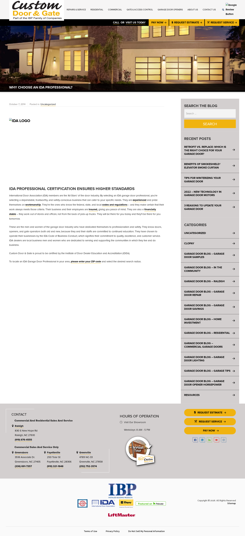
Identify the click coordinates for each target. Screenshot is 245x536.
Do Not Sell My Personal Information (146, 531)
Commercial (115, 9)
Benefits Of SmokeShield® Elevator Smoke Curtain (202, 165)
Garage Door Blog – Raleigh (204, 281)
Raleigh (19, 426)
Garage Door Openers (170, 9)
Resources (192, 395)
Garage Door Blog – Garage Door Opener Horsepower (204, 383)
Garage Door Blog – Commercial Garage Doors (203, 345)
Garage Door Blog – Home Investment (203, 321)
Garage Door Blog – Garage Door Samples (204, 255)
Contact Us (209, 9)
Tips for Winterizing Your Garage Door (202, 179)
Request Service (222, 22)
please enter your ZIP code (86, 261)
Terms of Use (90, 531)
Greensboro (21, 452)
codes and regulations (114, 205)
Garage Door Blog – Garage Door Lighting (204, 359)
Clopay (189, 243)
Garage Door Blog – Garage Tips (207, 371)
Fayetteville (53, 452)
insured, (93, 209)
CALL (116, 22)
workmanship (33, 205)
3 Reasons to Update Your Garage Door (202, 207)
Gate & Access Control (140, 9)
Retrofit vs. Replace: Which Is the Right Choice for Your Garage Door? (205, 150)
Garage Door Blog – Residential (207, 333)
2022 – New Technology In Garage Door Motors (203, 193)
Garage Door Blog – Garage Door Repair (204, 293)
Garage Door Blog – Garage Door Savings (204, 307)
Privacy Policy (113, 531)
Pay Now (157, 22)
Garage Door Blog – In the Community (203, 269)
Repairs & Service (76, 9)
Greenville (85, 452)
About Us (193, 9)
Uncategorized (48, 104)
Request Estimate (187, 22)
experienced (139, 200)
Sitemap (231, 503)
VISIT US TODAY (136, 22)
